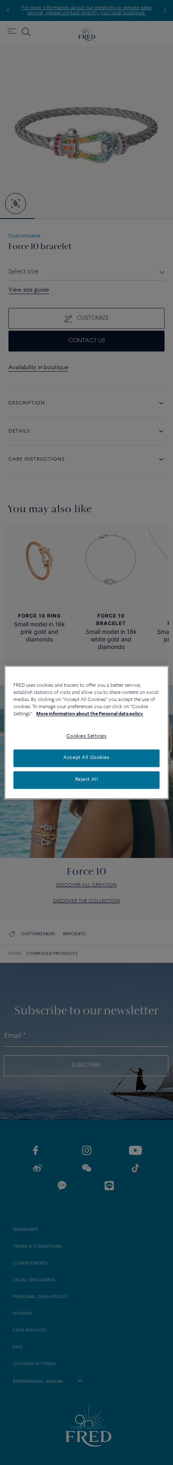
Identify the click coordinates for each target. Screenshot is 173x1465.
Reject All (86, 779)
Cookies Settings (86, 736)
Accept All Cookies (86, 758)
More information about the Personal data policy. (89, 714)
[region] (86, 732)
